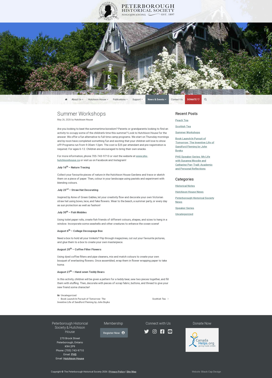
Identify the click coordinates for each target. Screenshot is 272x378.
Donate (192, 99)
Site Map (131, 371)
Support (137, 99)
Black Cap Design (211, 371)
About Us (76, 99)
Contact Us (177, 99)
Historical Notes (185, 185)
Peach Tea (181, 120)
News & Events (156, 99)
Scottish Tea (159, 299)
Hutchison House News (189, 191)
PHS (73, 354)
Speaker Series (184, 208)
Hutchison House (97, 99)
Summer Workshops (187, 132)
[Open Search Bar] (205, 99)
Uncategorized (68, 295)
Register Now (111, 332)
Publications (119, 99)
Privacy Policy (117, 371)
